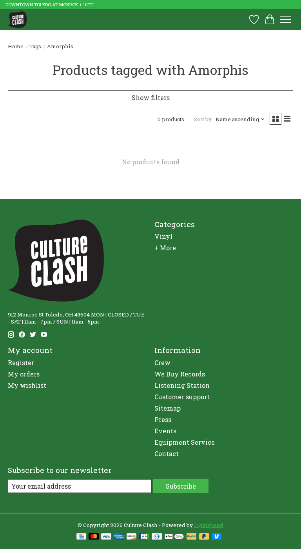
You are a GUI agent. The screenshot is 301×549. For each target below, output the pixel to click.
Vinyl (163, 236)
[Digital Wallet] (174, 537)
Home (16, 46)
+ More (165, 248)
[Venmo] (217, 537)
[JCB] (144, 537)
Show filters (151, 97)
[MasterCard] (94, 537)
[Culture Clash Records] (17, 19)
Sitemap (167, 408)
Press (162, 419)
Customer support (182, 397)
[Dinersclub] (157, 537)
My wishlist (27, 385)
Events (165, 431)
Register (21, 362)
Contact (166, 453)
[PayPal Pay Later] (204, 537)
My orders (24, 374)
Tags (35, 46)
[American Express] (119, 537)
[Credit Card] (81, 537)
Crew (162, 362)
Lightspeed (208, 525)
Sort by (203, 119)
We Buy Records (179, 374)
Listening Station (182, 385)
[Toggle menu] (285, 19)
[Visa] (106, 537)
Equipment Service (184, 442)
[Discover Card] (132, 537)
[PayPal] (192, 537)
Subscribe (181, 486)
